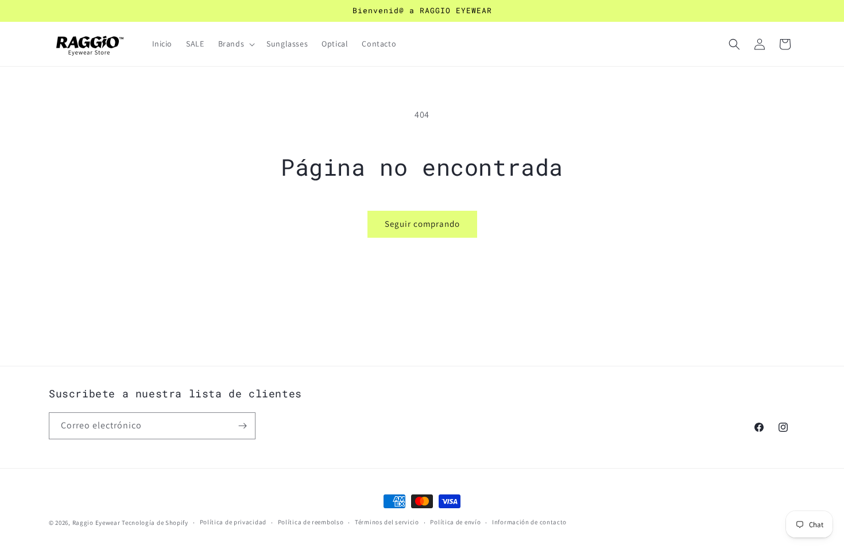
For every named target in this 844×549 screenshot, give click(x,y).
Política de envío (455, 522)
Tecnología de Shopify (155, 523)
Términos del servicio (387, 522)
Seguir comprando (422, 223)
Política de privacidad (233, 522)
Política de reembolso (311, 522)
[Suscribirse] (242, 425)
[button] (235, 44)
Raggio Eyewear (96, 523)
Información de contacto (529, 522)
